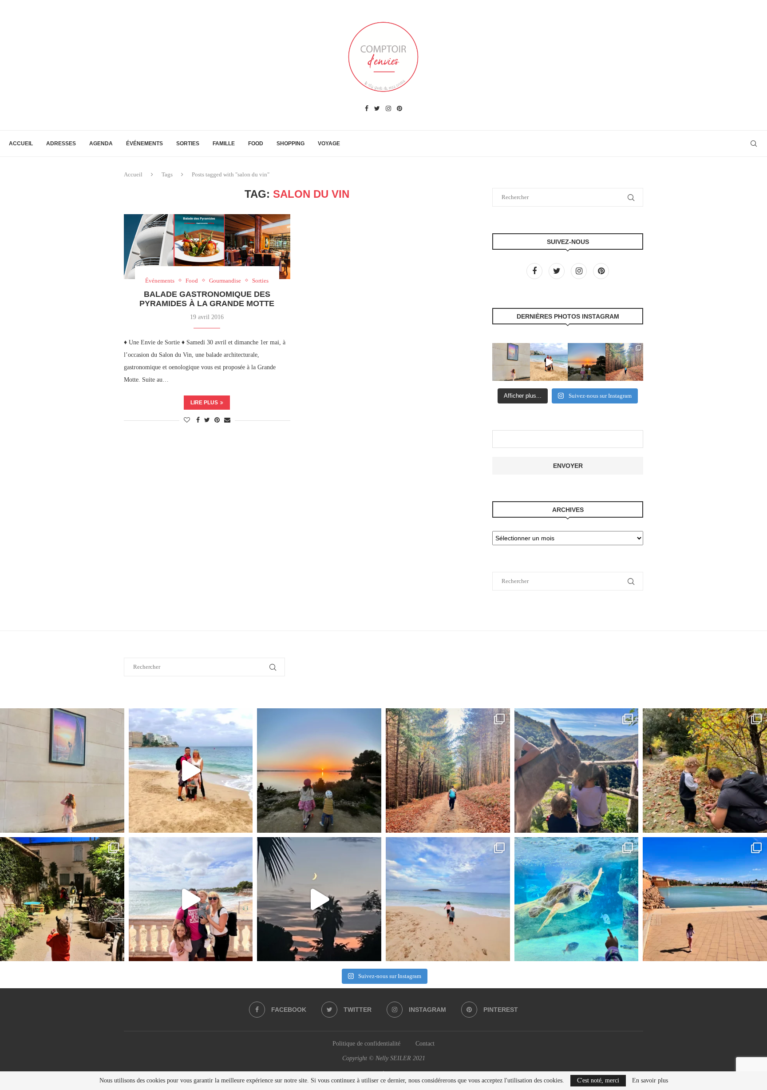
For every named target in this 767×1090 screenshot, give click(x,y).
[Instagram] (388, 108)
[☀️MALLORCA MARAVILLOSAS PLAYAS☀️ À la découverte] (448, 899)
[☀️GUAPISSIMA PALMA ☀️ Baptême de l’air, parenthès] (705, 899)
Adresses (61, 143)
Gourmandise (225, 280)
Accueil (21, 143)
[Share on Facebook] (198, 420)
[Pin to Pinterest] (217, 420)
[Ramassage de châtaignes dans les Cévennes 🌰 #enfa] (705, 770)
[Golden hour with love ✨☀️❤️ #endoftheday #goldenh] (586, 362)
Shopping (290, 143)
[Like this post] (187, 420)
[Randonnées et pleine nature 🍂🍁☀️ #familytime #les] (624, 362)
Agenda (101, 143)
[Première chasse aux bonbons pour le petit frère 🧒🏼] (62, 899)
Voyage (329, 143)
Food (255, 143)
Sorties (187, 143)
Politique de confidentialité (366, 1043)
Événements (144, 143)
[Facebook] (366, 108)
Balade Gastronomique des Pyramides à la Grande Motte (206, 299)
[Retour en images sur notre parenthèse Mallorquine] (191, 899)
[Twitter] (377, 108)
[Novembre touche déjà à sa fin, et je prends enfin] (549, 362)
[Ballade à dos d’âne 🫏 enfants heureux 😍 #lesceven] (576, 770)
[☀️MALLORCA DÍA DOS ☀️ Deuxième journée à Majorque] (576, 899)
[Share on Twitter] (207, 420)
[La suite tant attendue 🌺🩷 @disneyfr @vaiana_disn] (511, 362)
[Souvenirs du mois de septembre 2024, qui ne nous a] (319, 899)
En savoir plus (650, 1081)
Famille (224, 143)
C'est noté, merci (598, 1080)
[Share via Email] (227, 420)
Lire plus (204, 402)
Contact (425, 1043)
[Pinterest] (399, 108)
